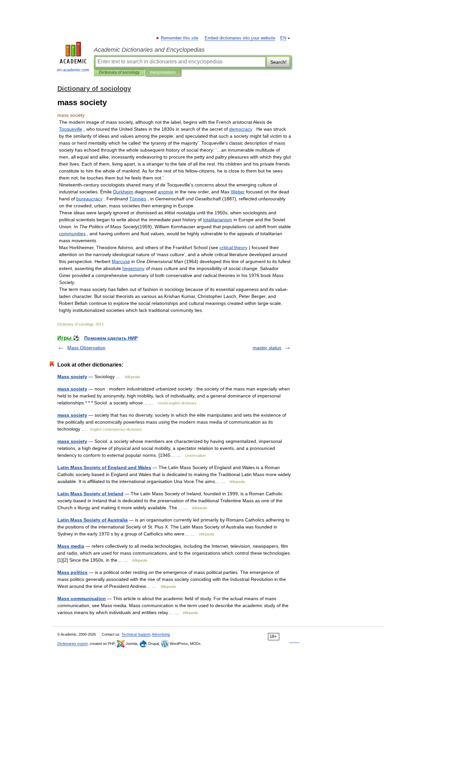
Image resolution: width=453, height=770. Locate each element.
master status (267, 347)
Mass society (72, 376)
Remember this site (180, 38)
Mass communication (81, 598)
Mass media (70, 546)
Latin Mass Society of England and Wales (104, 467)
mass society (72, 388)
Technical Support (135, 634)
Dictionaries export (72, 644)
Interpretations (163, 72)
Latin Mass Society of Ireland (90, 493)
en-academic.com (73, 70)
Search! (278, 62)
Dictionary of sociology (119, 72)
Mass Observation (86, 347)
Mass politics (72, 572)
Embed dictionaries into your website (240, 38)
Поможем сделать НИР (111, 338)
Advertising (161, 634)
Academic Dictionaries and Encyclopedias (149, 49)
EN (283, 38)
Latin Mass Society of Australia (92, 520)
